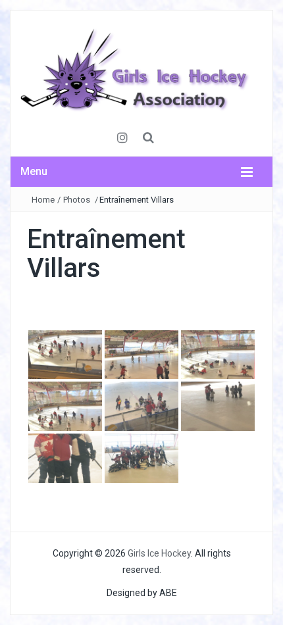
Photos (76, 200)
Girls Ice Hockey (159, 553)
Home (43, 200)
